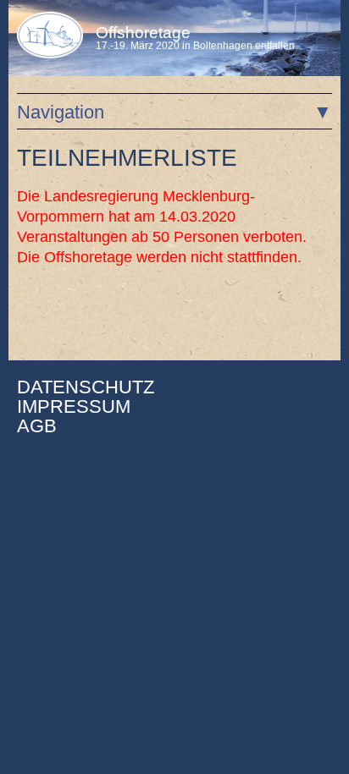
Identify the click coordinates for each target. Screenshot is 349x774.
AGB (37, 425)
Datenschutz (85, 387)
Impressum (73, 406)
